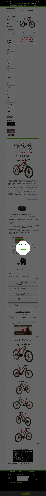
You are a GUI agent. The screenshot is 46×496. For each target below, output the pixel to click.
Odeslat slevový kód (23, 249)
